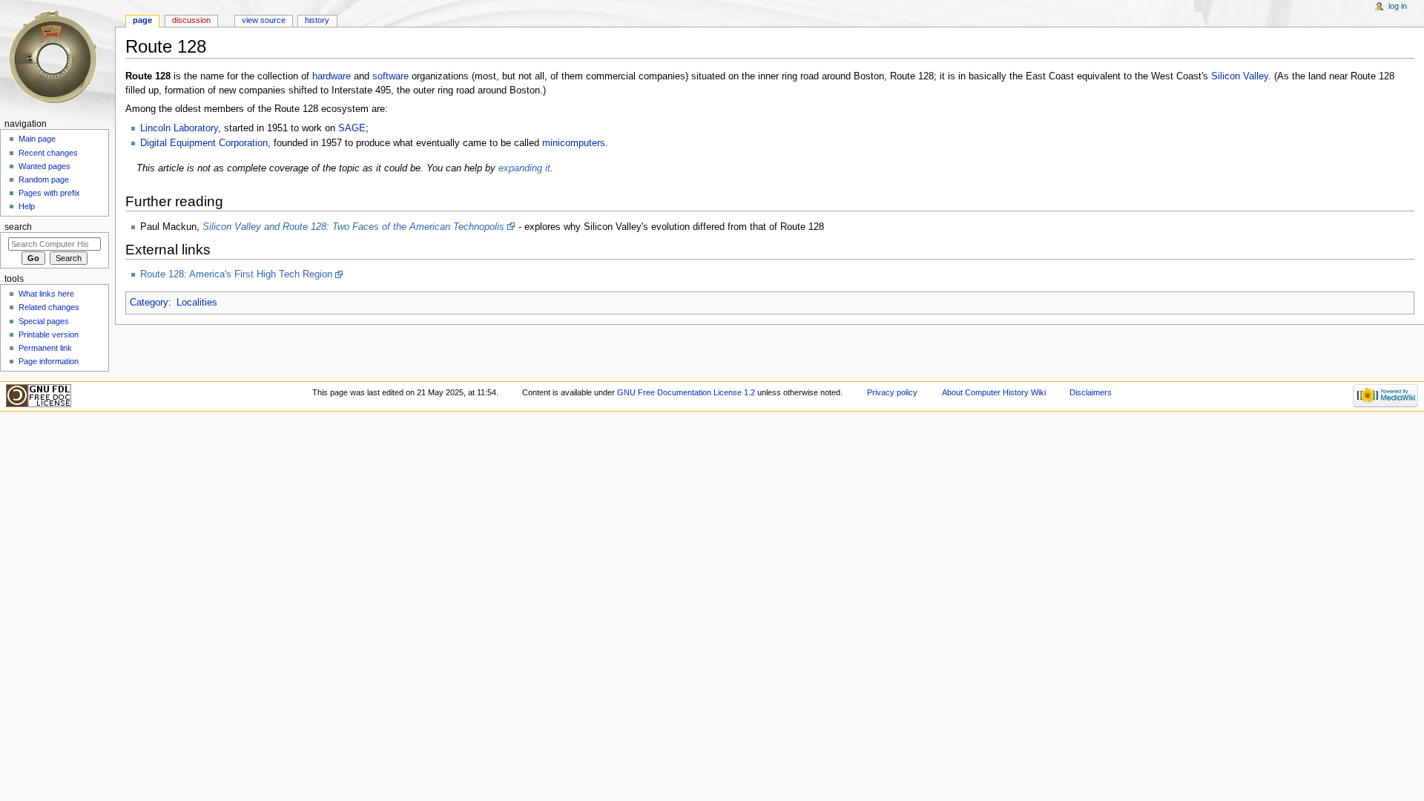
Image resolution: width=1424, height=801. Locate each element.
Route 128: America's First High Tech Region (236, 274)
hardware (331, 76)
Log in (1397, 5)
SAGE (352, 128)
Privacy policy (892, 392)
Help (27, 206)
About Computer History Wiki (994, 392)
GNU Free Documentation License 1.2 (686, 392)
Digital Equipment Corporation (204, 143)
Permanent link (45, 347)
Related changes (49, 307)
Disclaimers (1090, 392)
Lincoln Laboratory (179, 128)
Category (149, 302)
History (317, 20)
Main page (37, 138)
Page (142, 20)
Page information (49, 361)
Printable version (49, 334)
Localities (197, 302)
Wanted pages (44, 166)
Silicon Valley (1239, 76)
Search (18, 226)
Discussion (191, 20)
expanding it (524, 168)
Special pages (44, 321)
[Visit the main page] (57, 57)
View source (264, 20)
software (390, 76)
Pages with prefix (49, 192)
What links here (46, 293)
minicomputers (573, 143)
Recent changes (48, 152)
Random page (44, 179)
